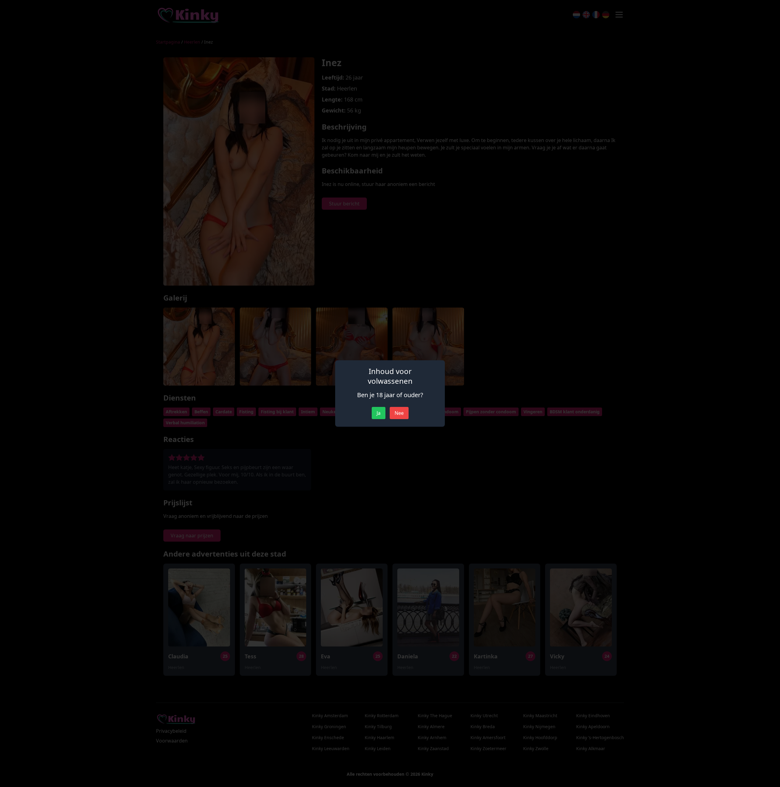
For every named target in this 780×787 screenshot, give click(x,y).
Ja (379, 413)
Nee (399, 413)
